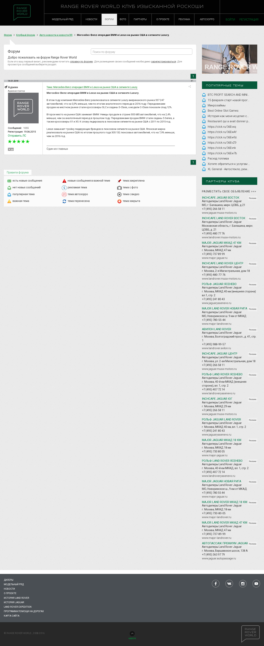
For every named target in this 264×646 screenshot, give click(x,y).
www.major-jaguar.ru (214, 257)
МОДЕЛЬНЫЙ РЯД (62, 19)
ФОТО (123, 19)
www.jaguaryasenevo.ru (216, 303)
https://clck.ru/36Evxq (222, 126)
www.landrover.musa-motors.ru (221, 237)
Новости (9, 588)
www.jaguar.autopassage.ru (219, 558)
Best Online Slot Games (223, 110)
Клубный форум (25, 35)
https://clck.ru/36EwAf (222, 132)
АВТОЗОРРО (207, 19)
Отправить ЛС (17, 135)
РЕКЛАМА (184, 19)
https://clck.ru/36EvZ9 (222, 142)
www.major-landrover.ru (216, 323)
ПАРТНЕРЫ (140, 19)
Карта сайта (11, 615)
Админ (13, 87)
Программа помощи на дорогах (24, 611)
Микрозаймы (217, 105)
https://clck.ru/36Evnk (222, 148)
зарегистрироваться (163, 61)
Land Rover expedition (18, 607)
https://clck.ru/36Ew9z (222, 137)
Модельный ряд (14, 584)
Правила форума (18, 172)
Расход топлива (218, 158)
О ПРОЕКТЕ (162, 19)
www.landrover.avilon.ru (216, 348)
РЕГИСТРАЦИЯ (248, 19)
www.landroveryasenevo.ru (218, 393)
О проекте (10, 593)
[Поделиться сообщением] (189, 86)
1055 (26, 128)
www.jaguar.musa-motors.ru (219, 212)
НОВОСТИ (91, 19)
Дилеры (8, 580)
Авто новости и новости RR (55, 35)
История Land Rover (16, 598)
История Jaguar (14, 602)
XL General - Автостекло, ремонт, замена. (236, 169)
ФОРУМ (109, 19)
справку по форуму (81, 61)
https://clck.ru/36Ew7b (222, 153)
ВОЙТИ (230, 19)
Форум (8, 35)
